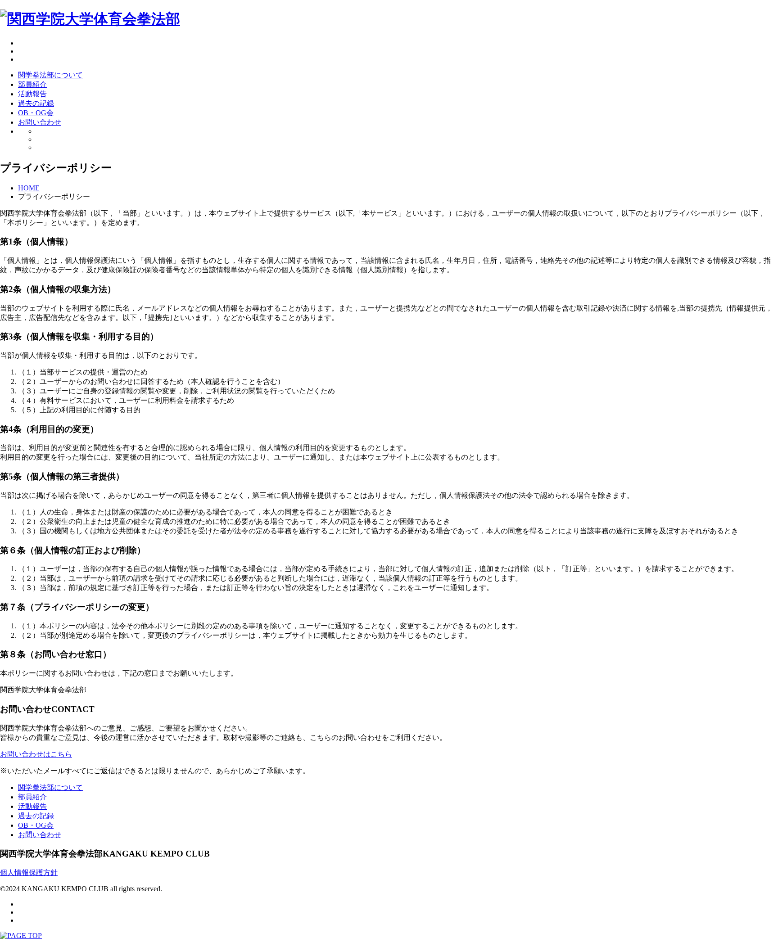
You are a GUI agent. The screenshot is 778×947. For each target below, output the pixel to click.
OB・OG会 (36, 113)
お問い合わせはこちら (36, 754)
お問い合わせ (39, 122)
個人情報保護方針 (29, 872)
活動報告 (32, 94)
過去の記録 (36, 103)
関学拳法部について (50, 75)
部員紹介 (32, 84)
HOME (29, 188)
